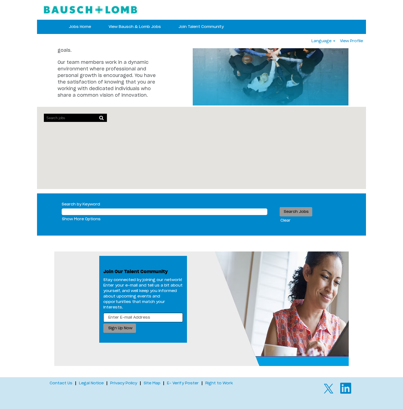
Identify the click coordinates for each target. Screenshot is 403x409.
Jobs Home (80, 27)
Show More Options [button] (81, 219)
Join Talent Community (201, 27)
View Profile (351, 41)
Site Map (152, 383)
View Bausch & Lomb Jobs (135, 27)
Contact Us (61, 383)
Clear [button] (285, 220)
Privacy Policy (123, 383)
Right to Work (219, 383)
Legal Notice (91, 383)
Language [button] (322, 41)
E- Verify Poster (183, 383)
